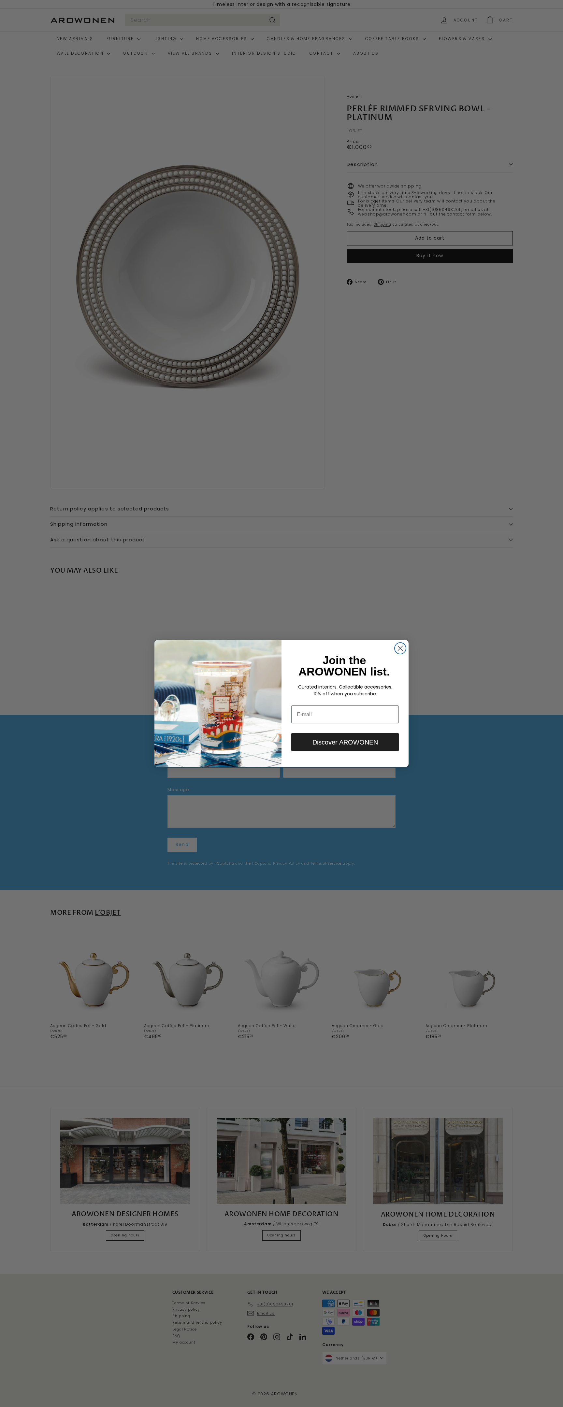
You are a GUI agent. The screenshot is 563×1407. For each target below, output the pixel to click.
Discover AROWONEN (345, 742)
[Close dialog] (400, 648)
